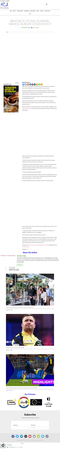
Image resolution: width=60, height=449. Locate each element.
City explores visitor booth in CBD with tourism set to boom (19, 307)
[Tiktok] (47, 436)
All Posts (20, 264)
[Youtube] (30, 436)
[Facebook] (23, 84)
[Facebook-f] (13, 436)
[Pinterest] (32, 84)
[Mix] (37, 84)
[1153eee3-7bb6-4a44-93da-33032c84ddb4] (11, 112)
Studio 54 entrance (26, 108)
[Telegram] (42, 436)
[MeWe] (35, 84)
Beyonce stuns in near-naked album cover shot (37, 245)
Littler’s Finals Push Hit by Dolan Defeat (15, 347)
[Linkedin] (30, 84)
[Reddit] (28, 84)
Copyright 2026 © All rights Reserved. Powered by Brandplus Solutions (30, 440)
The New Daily (25, 246)
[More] (42, 84)
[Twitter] (26, 84)
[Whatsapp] (39, 84)
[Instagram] (25, 436)
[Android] (38, 436)
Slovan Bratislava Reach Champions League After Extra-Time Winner (22, 387)
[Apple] (34, 436)
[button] (47, 4)
